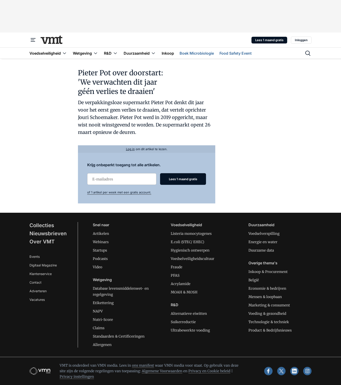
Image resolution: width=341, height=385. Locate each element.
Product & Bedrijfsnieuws (270, 330)
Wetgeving (102, 279)
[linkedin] (294, 371)
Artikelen (101, 233)
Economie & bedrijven (267, 288)
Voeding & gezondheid (267, 313)
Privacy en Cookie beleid (209, 371)
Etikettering (103, 303)
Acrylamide (180, 284)
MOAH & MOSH (184, 292)
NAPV (98, 311)
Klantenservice (40, 274)
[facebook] (268, 371)
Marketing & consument (269, 305)
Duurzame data (261, 250)
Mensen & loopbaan (265, 297)
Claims (98, 328)
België (253, 280)
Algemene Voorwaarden (162, 371)
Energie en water (262, 242)
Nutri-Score (103, 319)
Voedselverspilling (264, 233)
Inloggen (301, 40)
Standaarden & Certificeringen (119, 336)
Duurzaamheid (261, 224)
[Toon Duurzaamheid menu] (153, 53)
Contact (35, 282)
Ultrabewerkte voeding (190, 330)
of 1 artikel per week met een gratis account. (119, 192)
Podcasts (100, 258)
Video (97, 267)
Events (34, 257)
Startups (100, 250)
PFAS (175, 275)
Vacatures (37, 300)
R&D (174, 304)
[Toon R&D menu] (115, 53)
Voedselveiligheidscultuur (192, 258)
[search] (308, 53)
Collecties (41, 225)
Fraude (176, 267)
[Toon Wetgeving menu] (95, 53)
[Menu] (33, 40)
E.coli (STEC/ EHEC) (187, 242)
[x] (281, 371)
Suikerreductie (183, 322)
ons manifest (143, 365)
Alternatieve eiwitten (189, 313)
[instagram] (307, 371)
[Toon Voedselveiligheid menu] (64, 53)
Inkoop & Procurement (268, 271)
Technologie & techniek (268, 322)
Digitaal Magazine (43, 265)
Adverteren (38, 291)
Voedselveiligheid (186, 224)
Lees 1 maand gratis (269, 40)
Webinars (101, 242)
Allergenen (102, 344)
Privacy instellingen (77, 376)
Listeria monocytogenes (191, 233)
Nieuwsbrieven (48, 233)
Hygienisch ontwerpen (190, 250)
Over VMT (42, 242)
